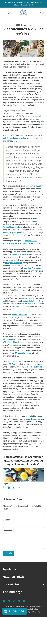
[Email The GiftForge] (5, 601)
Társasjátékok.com (23, 353)
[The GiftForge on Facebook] (10, 601)
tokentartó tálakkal (11, 243)
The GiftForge (14, 606)
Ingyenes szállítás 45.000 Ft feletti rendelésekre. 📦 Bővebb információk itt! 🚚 (23, 4)
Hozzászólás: (9, 531)
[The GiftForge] (23, 13)
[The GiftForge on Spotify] (20, 601)
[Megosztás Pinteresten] (13, 487)
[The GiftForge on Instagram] (15, 601)
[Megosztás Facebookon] (8, 487)
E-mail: (6, 520)
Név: (5, 509)
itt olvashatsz (35, 116)
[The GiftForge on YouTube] (25, 601)
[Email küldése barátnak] (18, 487)
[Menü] (4, 13)
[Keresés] (8, 13)
